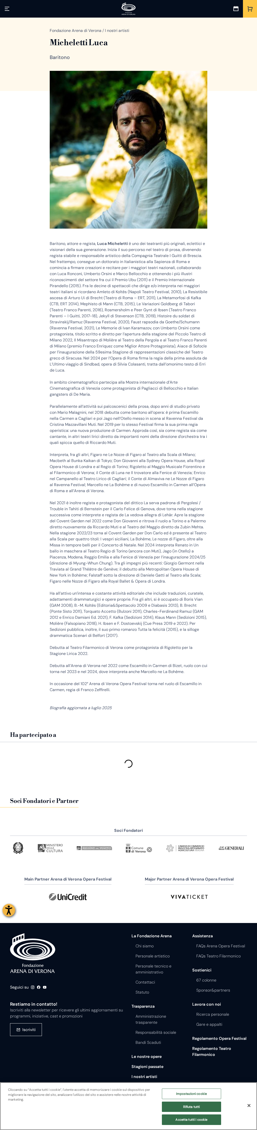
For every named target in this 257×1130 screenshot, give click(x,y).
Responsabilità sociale (156, 1032)
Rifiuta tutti (191, 1107)
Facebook (39, 987)
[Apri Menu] (7, 9)
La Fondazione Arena (152, 936)
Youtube (45, 987)
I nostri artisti (144, 1076)
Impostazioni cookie (191, 1094)
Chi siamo (145, 946)
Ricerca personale (212, 1014)
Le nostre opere (147, 1056)
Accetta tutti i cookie (191, 1119)
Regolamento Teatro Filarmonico (211, 1051)
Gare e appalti (209, 1024)
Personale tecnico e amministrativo (153, 969)
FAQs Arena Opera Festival (220, 946)
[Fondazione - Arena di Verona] (128, 9)
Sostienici (201, 970)
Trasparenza (143, 1006)
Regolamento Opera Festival (219, 1038)
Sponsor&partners (213, 990)
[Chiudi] (248, 1105)
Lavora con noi (206, 1004)
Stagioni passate (147, 1066)
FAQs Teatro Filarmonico (218, 956)
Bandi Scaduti (148, 1042)
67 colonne (206, 980)
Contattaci (145, 982)
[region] (128, 1106)
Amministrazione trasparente (151, 1019)
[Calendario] (236, 9)
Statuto (142, 992)
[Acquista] (250, 9)
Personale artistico (153, 956)
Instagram (33, 987)
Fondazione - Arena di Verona (32, 953)
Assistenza (202, 936)
